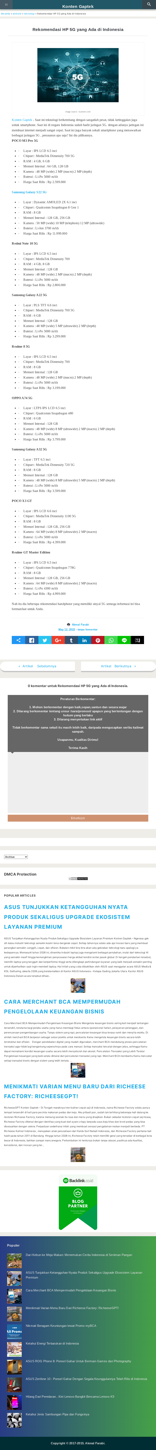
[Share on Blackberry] (137, 640)
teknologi (29, 13)
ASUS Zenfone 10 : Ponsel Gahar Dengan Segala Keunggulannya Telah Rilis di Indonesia (86, 1379)
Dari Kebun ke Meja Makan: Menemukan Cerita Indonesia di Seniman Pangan (79, 1255)
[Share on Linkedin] (84, 640)
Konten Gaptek (78, 6)
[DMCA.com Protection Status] (78, 879)
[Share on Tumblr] (71, 640)
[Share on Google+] (58, 640)
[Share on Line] (124, 640)
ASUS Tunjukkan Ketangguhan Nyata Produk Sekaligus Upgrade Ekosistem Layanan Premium (67, 917)
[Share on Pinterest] (97, 640)
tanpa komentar (88, 629)
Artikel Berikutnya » (118, 666)
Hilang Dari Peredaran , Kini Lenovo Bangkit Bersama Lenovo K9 (70, 1396)
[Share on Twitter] (45, 640)
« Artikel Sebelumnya (37, 666)
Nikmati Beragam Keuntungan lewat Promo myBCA (61, 1325)
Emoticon (78, 818)
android (17, 13)
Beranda (5, 13)
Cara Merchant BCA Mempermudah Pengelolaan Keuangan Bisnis (71, 1290)
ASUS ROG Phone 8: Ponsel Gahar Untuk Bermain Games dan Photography (78, 1361)
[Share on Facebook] (31, 640)
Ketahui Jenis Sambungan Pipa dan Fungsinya (57, 1414)
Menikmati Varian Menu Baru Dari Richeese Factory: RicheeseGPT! (72, 1308)
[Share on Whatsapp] (111, 640)
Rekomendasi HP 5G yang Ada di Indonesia (78, 29)
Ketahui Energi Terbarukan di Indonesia (52, 1343)
